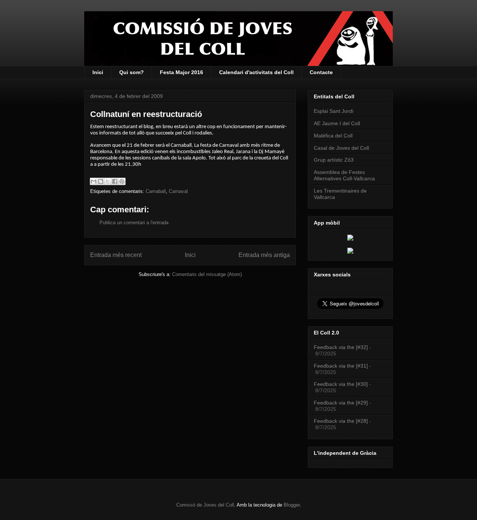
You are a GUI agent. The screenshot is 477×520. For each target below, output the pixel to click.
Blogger (292, 505)
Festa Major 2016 (181, 72)
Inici (97, 72)
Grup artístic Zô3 (334, 160)
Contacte (321, 72)
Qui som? (131, 72)
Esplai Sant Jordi (333, 111)
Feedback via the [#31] (341, 366)
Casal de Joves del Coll (341, 148)
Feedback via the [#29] (341, 403)
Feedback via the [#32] (341, 347)
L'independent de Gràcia (345, 453)
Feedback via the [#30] (341, 384)
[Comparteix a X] (107, 181)
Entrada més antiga (264, 255)
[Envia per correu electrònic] (93, 181)
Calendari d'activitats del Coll (256, 72)
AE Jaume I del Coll (337, 123)
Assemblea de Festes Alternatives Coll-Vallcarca (344, 175)
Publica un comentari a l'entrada (133, 222)
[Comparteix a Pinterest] (122, 181)
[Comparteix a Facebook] (115, 181)
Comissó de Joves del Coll (205, 505)
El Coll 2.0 (326, 333)
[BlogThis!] (100, 181)
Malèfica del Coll (333, 136)
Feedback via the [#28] (341, 421)
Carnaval (178, 191)
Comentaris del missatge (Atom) (207, 274)
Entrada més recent (116, 255)
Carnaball (156, 191)
